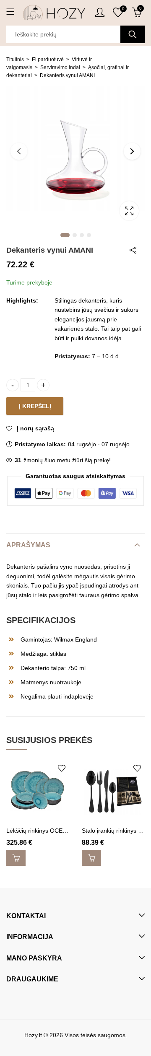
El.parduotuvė (48, 59)
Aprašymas (28, 545)
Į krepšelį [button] (16, 858)
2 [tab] (75, 235)
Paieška (132, 34)
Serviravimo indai (60, 67)
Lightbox (129, 210)
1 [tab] (65, 235)
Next (132, 151)
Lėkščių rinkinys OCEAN (38, 830)
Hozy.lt (33, 1035)
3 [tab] (82, 235)
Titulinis (15, 59)
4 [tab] (89, 235)
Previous (18, 151)
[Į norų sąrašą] (61, 768)
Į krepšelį (35, 406)
